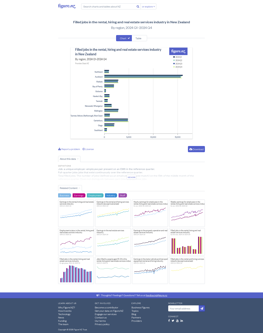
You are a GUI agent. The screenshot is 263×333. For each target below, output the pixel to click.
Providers (137, 320)
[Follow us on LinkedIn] (182, 320)
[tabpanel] (131, 93)
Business (64, 195)
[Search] (138, 6)
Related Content (68, 188)
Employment (95, 195)
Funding (62, 320)
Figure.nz (67, 6)
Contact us (101, 317)
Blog (134, 314)
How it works (65, 310)
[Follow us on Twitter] (173, 320)
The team (63, 324)
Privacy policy (102, 324)
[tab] (124, 38)
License (89, 149)
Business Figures (141, 307)
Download (197, 149)
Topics (135, 310)
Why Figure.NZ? (66, 307)
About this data (68, 158)
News (61, 317)
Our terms (100, 320)
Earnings (79, 195)
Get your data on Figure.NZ (109, 310)
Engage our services (106, 314)
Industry (111, 195)
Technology (64, 314)
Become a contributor (106, 307)
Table (138, 38)
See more (131, 177)
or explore (147, 6)
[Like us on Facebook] (169, 320)
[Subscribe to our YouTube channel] (177, 320)
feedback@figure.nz (156, 295)
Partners (136, 317)
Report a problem (70, 149)
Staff (122, 195)
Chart (123, 38)
